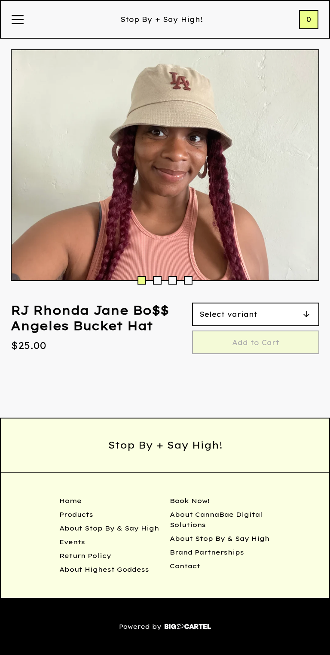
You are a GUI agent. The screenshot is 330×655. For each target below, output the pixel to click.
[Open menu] (18, 20)
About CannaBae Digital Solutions (216, 519)
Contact (185, 566)
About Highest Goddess (104, 569)
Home (70, 501)
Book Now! (190, 501)
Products (76, 514)
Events (72, 542)
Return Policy (85, 556)
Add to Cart (255, 342)
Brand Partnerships (207, 552)
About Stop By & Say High (109, 528)
